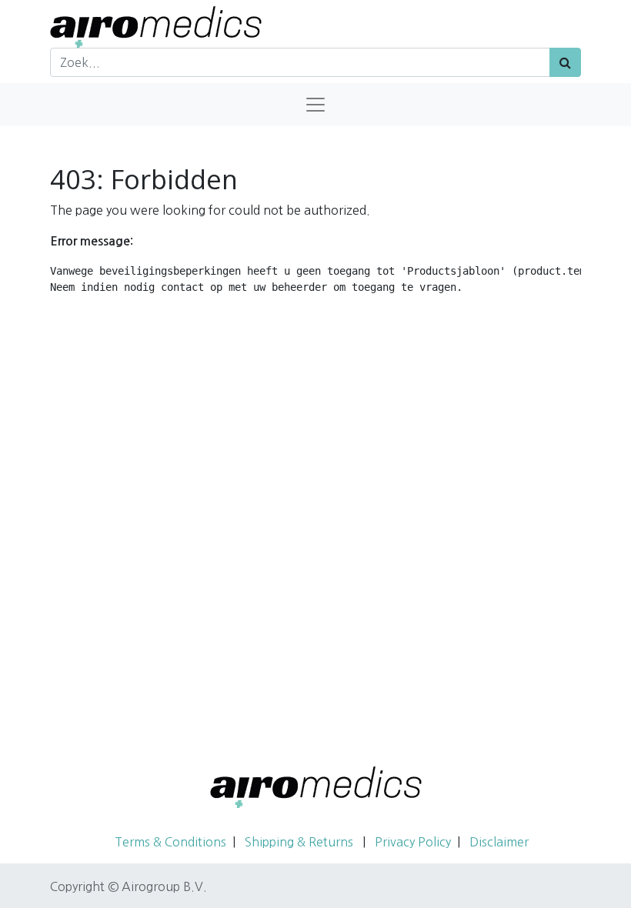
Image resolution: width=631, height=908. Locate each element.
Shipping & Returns (300, 842)
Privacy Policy (413, 842)
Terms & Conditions (170, 842)
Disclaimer (499, 842)
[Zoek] (565, 62)
